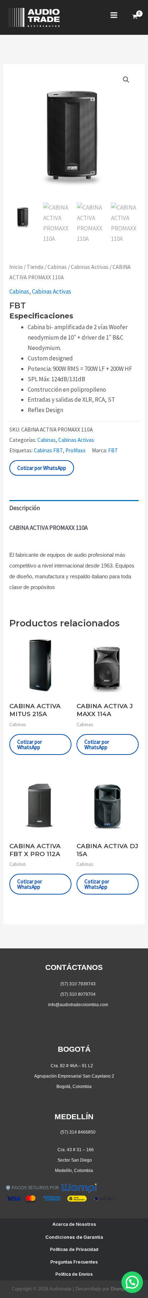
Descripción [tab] (24, 508)
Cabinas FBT (48, 450)
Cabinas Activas (89, 266)
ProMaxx (75, 450)
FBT (113, 450)
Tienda (35, 266)
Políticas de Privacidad (74, 1249)
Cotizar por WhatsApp (41, 467)
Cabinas (57, 266)
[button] (126, 79)
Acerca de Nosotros (74, 1224)
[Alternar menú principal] (114, 15)
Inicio (16, 266)
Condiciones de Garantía (74, 1237)
